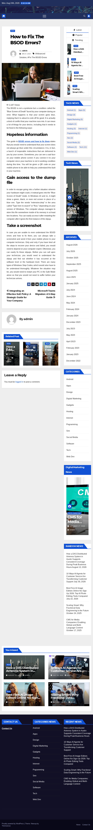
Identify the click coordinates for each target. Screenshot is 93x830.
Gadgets (71, 124)
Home (78, 825)
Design (71, 115)
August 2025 (72, 271)
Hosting (71, 129)
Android (71, 110)
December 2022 (73, 361)
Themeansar (6, 826)
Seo (70, 138)
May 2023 (70, 335)
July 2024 (70, 290)
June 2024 (71, 296)
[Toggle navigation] (44, 16)
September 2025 (73, 264)
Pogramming (73, 133)
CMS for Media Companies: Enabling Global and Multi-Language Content (76, 781)
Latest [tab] (78, 30)
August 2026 (72, 245)
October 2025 (72, 258)
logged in (19, 382)
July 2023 (70, 329)
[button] (84, 16)
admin (24, 51)
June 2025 (71, 277)
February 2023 (72, 348)
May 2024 (70, 303)
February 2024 (72, 309)
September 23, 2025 (78, 526)
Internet (82, 129)
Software (72, 147)
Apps (82, 110)
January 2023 (72, 354)
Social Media (73, 142)
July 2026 (70, 251)
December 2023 (73, 322)
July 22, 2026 (13, 702)
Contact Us (86, 825)
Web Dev (72, 152)
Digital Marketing (75, 119)
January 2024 (72, 316)
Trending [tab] (78, 40)
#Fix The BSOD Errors (37, 57)
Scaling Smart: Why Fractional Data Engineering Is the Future (77, 608)
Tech (12, 30)
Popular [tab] (78, 35)
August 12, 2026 (15, 675)
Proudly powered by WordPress (13, 824)
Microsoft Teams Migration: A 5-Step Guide (45, 294)
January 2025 (72, 283)
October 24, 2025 (60, 702)
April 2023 (70, 341)
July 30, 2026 (75, 217)
